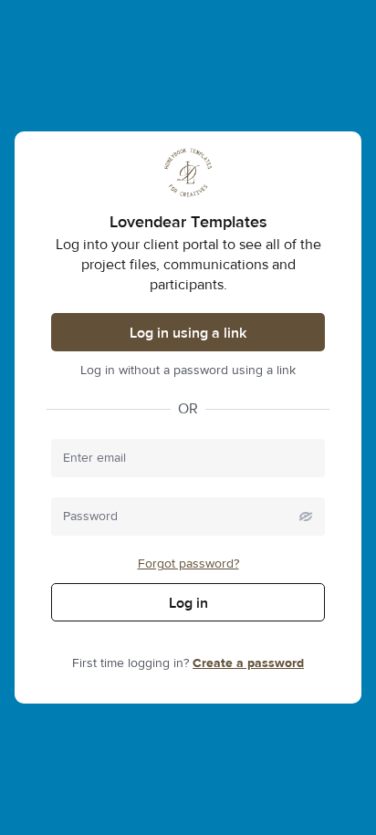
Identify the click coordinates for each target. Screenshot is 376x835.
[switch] (305, 516)
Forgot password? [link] (188, 564)
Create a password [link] (248, 663)
